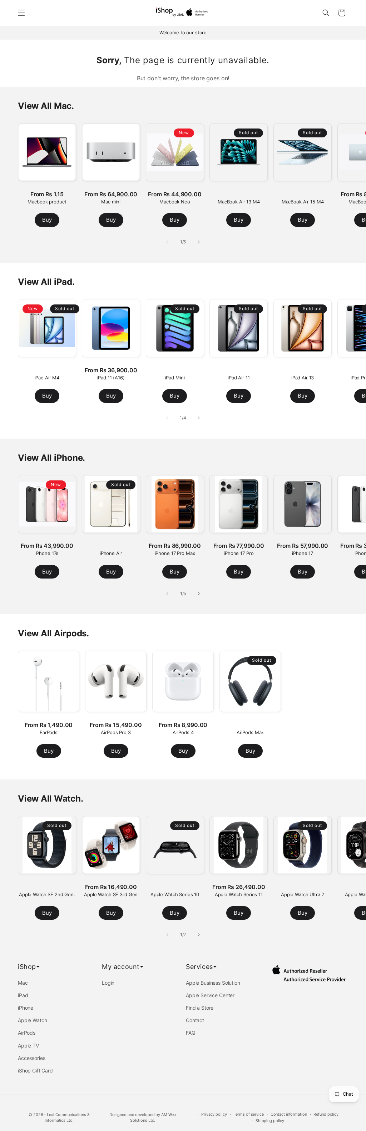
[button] (21, 13)
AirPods (26, 1033)
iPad (23, 995)
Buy (47, 219)
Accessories (31, 1058)
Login (108, 983)
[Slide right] (199, 242)
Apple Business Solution (213, 983)
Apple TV (28, 1045)
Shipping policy (270, 1120)
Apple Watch (32, 1020)
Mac (23, 983)
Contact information (289, 1114)
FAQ (191, 1033)
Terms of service (249, 1114)
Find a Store (199, 1008)
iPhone (25, 1008)
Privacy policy (214, 1114)
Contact (195, 1020)
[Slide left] (167, 242)
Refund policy (325, 1114)
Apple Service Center (210, 995)
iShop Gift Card (35, 1070)
